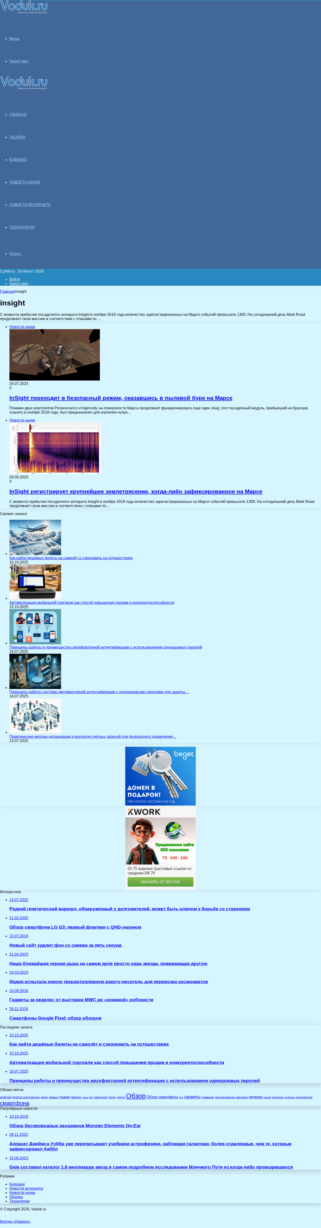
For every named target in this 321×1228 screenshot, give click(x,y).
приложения (304, 1097)
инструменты (225, 1097)
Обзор (136, 1096)
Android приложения (26, 1097)
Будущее (17, 1184)
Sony (112, 1097)
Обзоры (16, 1197)
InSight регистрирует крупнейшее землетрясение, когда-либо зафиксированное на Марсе (135, 491)
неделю (255, 1097)
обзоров (277, 1097)
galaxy (54, 1097)
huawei (64, 1097)
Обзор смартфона (162, 1097)
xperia (121, 1097)
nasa (85, 1097)
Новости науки (22, 1193)
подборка (289, 1097)
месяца (242, 1097)
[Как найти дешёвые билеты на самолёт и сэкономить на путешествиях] (35, 554)
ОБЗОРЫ (17, 137)
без (181, 1097)
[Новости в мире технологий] (24, 12)
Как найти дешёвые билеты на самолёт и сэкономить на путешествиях (71, 558)
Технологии (19, 1201)
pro (91, 1097)
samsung (101, 1097)
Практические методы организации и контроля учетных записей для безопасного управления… (92, 737)
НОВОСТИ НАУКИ (24, 182)
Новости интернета (30, 205)
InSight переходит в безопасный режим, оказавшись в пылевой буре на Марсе (120, 398)
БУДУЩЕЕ (18, 160)
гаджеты (192, 1097)
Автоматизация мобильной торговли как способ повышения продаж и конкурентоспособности (91, 603)
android (5, 1097)
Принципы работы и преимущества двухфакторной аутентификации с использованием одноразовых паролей (105, 647)
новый (267, 1097)
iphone (76, 1097)
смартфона (14, 1103)
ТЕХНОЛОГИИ (22, 227)
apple (44, 1097)
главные (207, 1097)
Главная (7, 291)
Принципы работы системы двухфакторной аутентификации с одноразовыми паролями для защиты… (99, 692)
